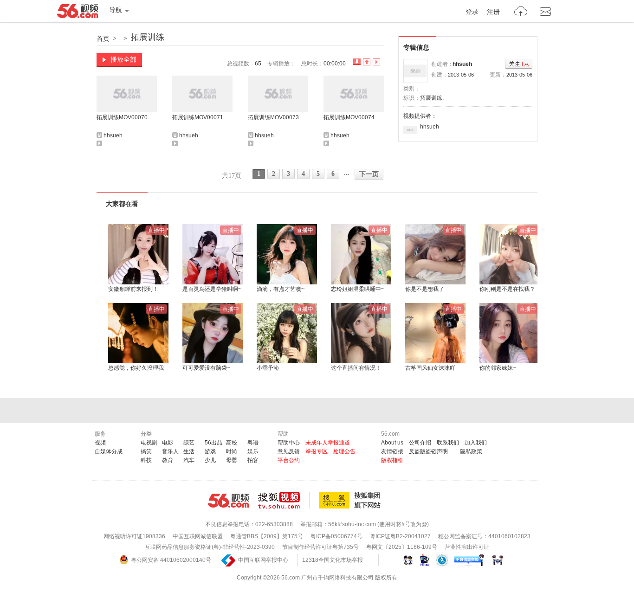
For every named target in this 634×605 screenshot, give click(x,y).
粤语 (253, 442)
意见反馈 (289, 451)
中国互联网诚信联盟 (198, 536)
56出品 (213, 442)
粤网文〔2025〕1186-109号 (401, 547)
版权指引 (392, 460)
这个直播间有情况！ (356, 368)
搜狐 (351, 500)
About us (392, 442)
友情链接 (392, 451)
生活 (188, 451)
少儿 (210, 460)
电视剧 (149, 442)
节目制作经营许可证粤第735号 (320, 547)
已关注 (518, 64)
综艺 (188, 442)
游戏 (210, 451)
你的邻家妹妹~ (497, 368)
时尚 (231, 451)
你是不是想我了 (424, 289)
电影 (167, 442)
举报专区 (316, 451)
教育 (167, 460)
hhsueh (462, 64)
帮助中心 (289, 442)
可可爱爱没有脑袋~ (206, 368)
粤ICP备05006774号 (336, 536)
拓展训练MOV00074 (349, 117)
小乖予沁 (268, 368)
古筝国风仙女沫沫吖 (430, 368)
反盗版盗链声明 (428, 451)
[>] (521, 12)
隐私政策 (471, 451)
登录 (472, 12)
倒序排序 (357, 61)
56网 (228, 500)
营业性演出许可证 (467, 547)
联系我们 (448, 442)
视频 (100, 442)
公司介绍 (420, 442)
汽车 (188, 460)
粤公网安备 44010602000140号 (171, 560)
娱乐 (253, 451)
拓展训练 (147, 37)
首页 (103, 38)
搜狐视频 (284, 500)
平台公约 (289, 460)
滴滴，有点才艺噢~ (280, 289)
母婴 (231, 460)
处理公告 (344, 451)
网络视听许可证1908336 (134, 536)
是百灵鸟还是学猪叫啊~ (211, 289)
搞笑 (146, 451)
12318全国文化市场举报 (332, 560)
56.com (77, 13)
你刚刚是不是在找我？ (507, 289)
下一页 (369, 174)
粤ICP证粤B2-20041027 (400, 536)
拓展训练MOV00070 (122, 117)
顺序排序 (366, 61)
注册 (493, 12)
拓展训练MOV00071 (197, 117)
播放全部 (123, 59)
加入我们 (476, 442)
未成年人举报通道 (327, 442)
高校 (231, 442)
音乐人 (170, 451)
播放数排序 (376, 61)
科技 (146, 460)
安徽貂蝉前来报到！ (133, 289)
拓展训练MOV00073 (273, 117)
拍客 (253, 460)
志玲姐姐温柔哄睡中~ (357, 289)
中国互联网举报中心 (263, 560)
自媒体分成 (109, 451)
